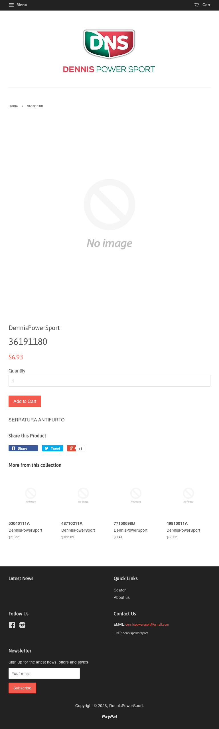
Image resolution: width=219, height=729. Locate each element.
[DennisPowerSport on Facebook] (12, 626)
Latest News (21, 578)
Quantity (17, 370)
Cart (205, 4)
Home (13, 105)
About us (122, 597)
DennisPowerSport (126, 705)
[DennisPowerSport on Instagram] (22, 626)
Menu (21, 4)
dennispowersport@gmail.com (147, 624)
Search (120, 590)
